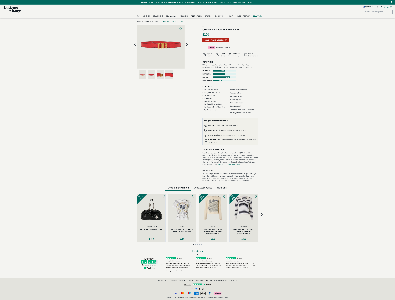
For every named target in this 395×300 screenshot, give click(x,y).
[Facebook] (196, 289)
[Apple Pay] (203, 293)
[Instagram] (192, 289)
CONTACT (182, 280)
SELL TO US (233, 280)
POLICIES (209, 280)
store (248, 2)
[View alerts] (388, 7)
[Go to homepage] (12, 9)
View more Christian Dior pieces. (229, 164)
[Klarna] (218, 293)
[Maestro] (189, 293)
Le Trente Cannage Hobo (151, 229)
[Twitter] (203, 289)
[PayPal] (209, 293)
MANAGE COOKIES (220, 280)
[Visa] (175, 293)
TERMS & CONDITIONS (196, 280)
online (229, 2)
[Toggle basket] (391, 6)
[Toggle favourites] (385, 6)
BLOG (167, 280)
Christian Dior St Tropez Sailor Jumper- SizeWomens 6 (243, 231)
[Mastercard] (182, 293)
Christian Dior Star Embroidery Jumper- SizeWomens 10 (213, 231)
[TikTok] (199, 289)
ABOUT (160, 280)
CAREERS (174, 280)
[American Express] (196, 293)
